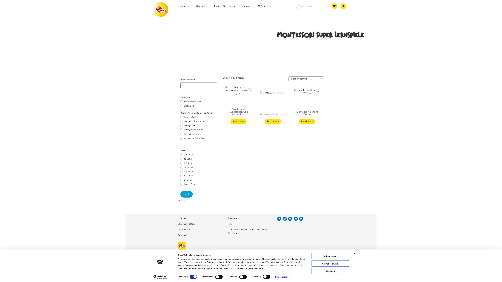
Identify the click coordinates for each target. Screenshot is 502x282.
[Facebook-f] (279, 219)
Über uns (183, 218)
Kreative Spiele (191, 117)
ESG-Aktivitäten (186, 224)
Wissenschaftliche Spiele (195, 138)
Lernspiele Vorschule (193, 130)
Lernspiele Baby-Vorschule (196, 121)
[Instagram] (285, 219)
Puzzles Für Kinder (192, 134)
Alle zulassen (330, 256)
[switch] (219, 277)
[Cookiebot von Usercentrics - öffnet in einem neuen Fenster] (160, 277)
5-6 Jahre (188, 167)
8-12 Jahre (188, 176)
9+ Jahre (188, 180)
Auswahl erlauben (330, 264)
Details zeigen (281, 277)
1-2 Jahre (188, 159)
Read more (238, 121)
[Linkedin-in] (296, 219)
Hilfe (230, 224)
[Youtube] (290, 219)
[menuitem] (264, 6)
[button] (249, 88)
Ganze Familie (190, 184)
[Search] (321, 7)
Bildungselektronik (192, 102)
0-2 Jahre (188, 155)
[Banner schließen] (355, 256)
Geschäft (182, 235)
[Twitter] (301, 219)
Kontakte (232, 218)
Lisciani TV (184, 229)
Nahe (186, 194)
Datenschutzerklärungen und (243, 229)
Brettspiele (189, 106)
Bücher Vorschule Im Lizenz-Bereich (196, 113)
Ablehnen (330, 271)
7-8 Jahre (188, 172)
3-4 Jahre (188, 163)
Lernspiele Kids (191, 126)
